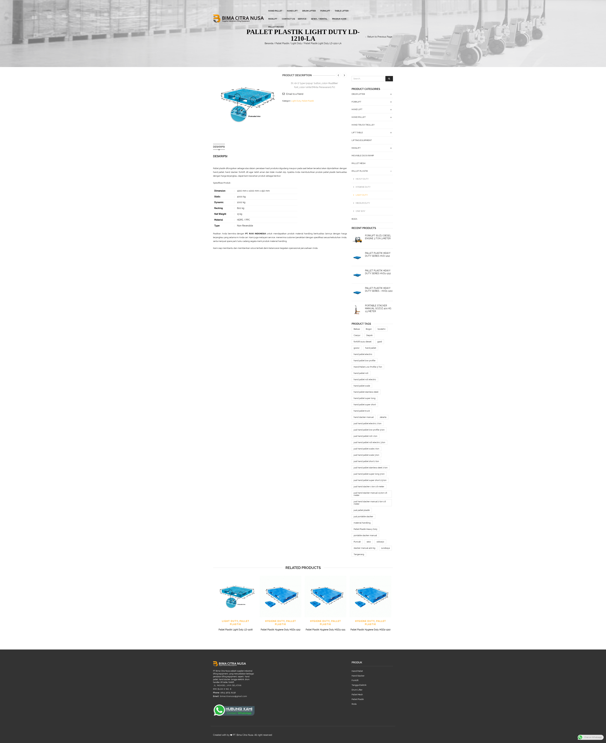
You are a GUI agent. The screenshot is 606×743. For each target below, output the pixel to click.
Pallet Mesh (358, 163)
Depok (369, 335)
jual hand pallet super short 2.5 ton (370, 480)
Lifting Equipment (362, 140)
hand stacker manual (364, 417)
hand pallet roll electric (365, 379)
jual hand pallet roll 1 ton (365, 436)
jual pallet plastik (362, 510)
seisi (369, 542)
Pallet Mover (276, 27)
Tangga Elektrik (359, 685)
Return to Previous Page (379, 36)
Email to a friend (294, 94)
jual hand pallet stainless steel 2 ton (371, 467)
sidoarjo (380, 542)
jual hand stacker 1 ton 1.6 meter (369, 486)
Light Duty (296, 43)
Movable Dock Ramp (363, 155)
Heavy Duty (362, 179)
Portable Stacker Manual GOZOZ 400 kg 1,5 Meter (378, 308)
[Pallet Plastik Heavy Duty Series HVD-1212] (357, 257)
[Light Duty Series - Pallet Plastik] (245, 103)
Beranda (269, 43)
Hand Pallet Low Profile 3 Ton (368, 367)
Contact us (288, 19)
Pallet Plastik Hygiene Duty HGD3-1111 (325, 629)
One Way (360, 211)
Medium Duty (363, 203)
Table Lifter (342, 11)
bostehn (382, 329)
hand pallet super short (365, 404)
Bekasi (357, 329)
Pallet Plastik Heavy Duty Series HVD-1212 (377, 254)
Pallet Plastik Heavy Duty (365, 529)
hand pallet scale (362, 386)
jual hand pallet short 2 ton (366, 461)
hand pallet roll (361, 373)
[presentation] (212, 599)
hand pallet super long (364, 398)
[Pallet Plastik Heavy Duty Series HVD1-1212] (357, 274)
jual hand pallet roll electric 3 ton (369, 442)
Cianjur (357, 335)
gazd (379, 341)
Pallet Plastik (282, 43)
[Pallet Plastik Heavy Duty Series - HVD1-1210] (357, 292)
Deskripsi (219, 147)
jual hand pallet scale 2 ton (366, 449)
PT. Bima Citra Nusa (243, 735)
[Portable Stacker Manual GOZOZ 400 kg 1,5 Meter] (357, 309)
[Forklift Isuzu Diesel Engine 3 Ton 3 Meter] (357, 239)
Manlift (272, 19)
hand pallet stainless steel (366, 392)
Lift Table (357, 132)
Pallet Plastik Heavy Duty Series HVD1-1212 (378, 272)
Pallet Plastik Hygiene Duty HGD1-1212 (280, 629)
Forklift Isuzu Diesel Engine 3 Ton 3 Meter (378, 237)
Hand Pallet (275, 11)
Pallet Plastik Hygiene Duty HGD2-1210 (371, 629)
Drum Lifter (309, 11)
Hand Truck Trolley (363, 125)
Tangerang (359, 554)
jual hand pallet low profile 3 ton (369, 430)
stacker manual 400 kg (364, 548)
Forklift (325, 11)
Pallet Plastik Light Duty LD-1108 (235, 629)
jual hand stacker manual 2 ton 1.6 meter (370, 502)
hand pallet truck (362, 411)
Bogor (369, 329)
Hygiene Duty (363, 187)
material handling (362, 523)
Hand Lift (292, 11)
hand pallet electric (363, 354)
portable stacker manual (365, 535)
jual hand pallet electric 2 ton (367, 423)
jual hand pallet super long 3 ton (369, 474)
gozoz (356, 348)
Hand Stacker (358, 676)
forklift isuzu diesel (362, 341)
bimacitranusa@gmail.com (233, 696)
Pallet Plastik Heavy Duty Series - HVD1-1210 (379, 289)
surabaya (385, 548)
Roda (354, 219)
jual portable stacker (363, 516)
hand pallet (370, 348)
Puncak (357, 542)
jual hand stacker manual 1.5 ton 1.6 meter (370, 494)
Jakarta (383, 417)
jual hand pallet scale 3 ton (366, 455)
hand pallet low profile (364, 360)
